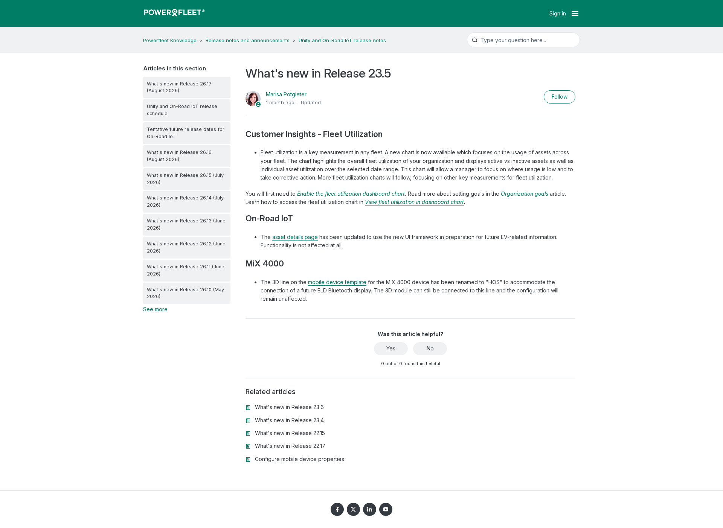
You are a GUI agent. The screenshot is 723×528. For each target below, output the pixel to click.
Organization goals (524, 193)
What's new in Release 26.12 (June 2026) (186, 247)
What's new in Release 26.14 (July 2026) (185, 201)
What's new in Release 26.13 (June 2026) (186, 224)
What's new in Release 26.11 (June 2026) (185, 270)
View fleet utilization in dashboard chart (414, 202)
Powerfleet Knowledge (170, 40)
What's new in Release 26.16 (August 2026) (179, 155)
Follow (559, 96)
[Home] (174, 13)
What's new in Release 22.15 (290, 433)
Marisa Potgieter (286, 94)
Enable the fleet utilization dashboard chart (351, 193)
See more (155, 309)
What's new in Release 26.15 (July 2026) (185, 178)
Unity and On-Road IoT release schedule (182, 109)
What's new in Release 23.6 (289, 407)
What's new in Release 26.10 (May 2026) (185, 293)
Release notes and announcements (248, 40)
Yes (390, 348)
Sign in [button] (557, 13)
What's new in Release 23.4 (289, 420)
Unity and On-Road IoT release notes (342, 40)
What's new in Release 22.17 (290, 446)
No (430, 348)
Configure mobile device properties (299, 459)
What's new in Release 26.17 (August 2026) (179, 87)
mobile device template (337, 282)
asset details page (295, 237)
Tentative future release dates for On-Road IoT (185, 132)
